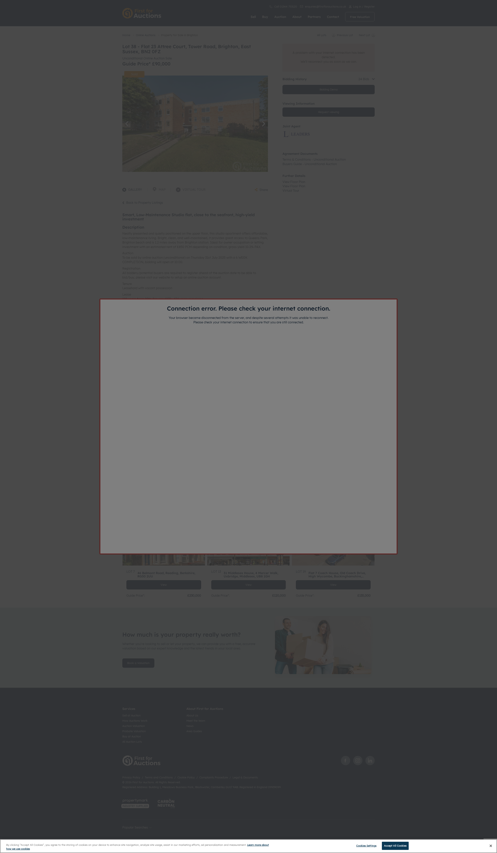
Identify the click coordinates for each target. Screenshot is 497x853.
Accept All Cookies (395, 845)
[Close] (491, 846)
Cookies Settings (366, 845)
